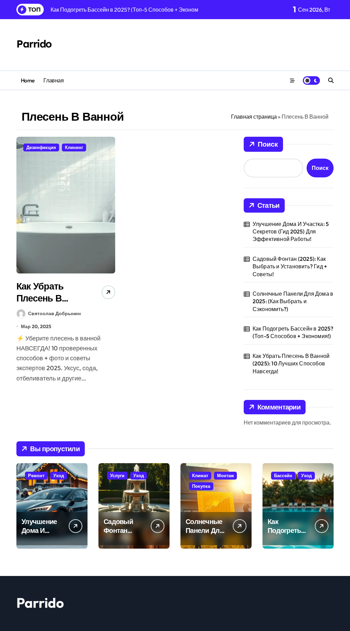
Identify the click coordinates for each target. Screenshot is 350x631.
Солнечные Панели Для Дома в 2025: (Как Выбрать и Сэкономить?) (293, 301)
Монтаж (225, 475)
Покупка (201, 486)
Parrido (34, 43)
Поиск (268, 144)
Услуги (117, 475)
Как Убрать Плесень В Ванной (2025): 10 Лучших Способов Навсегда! (291, 363)
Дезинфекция (41, 147)
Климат (200, 475)
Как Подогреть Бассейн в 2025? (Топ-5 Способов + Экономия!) (293, 332)
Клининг (74, 147)
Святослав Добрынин (54, 313)
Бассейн (283, 475)
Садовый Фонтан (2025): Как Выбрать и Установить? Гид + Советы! (290, 266)
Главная (53, 80)
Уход (58, 475)
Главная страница (254, 116)
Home (28, 80)
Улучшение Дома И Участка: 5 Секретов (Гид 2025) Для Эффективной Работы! (291, 231)
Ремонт (36, 475)
